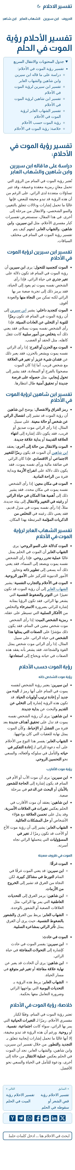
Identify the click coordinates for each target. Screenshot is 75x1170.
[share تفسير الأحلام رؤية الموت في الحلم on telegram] (21, 1118)
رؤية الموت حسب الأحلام (41, 122)
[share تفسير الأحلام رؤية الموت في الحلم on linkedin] (54, 1118)
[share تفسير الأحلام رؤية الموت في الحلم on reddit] (46, 1118)
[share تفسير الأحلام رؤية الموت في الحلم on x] (62, 1118)
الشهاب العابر (57, 589)
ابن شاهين (60, 452)
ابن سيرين (18, 310)
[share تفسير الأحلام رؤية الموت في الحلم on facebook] (37, 1118)
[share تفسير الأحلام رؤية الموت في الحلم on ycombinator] (12, 1118)
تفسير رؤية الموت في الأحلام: (41, 68)
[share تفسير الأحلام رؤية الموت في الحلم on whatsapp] (29, 1118)
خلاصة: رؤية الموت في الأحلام (37, 128)
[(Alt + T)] (38, 6)
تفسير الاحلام (57, 6)
